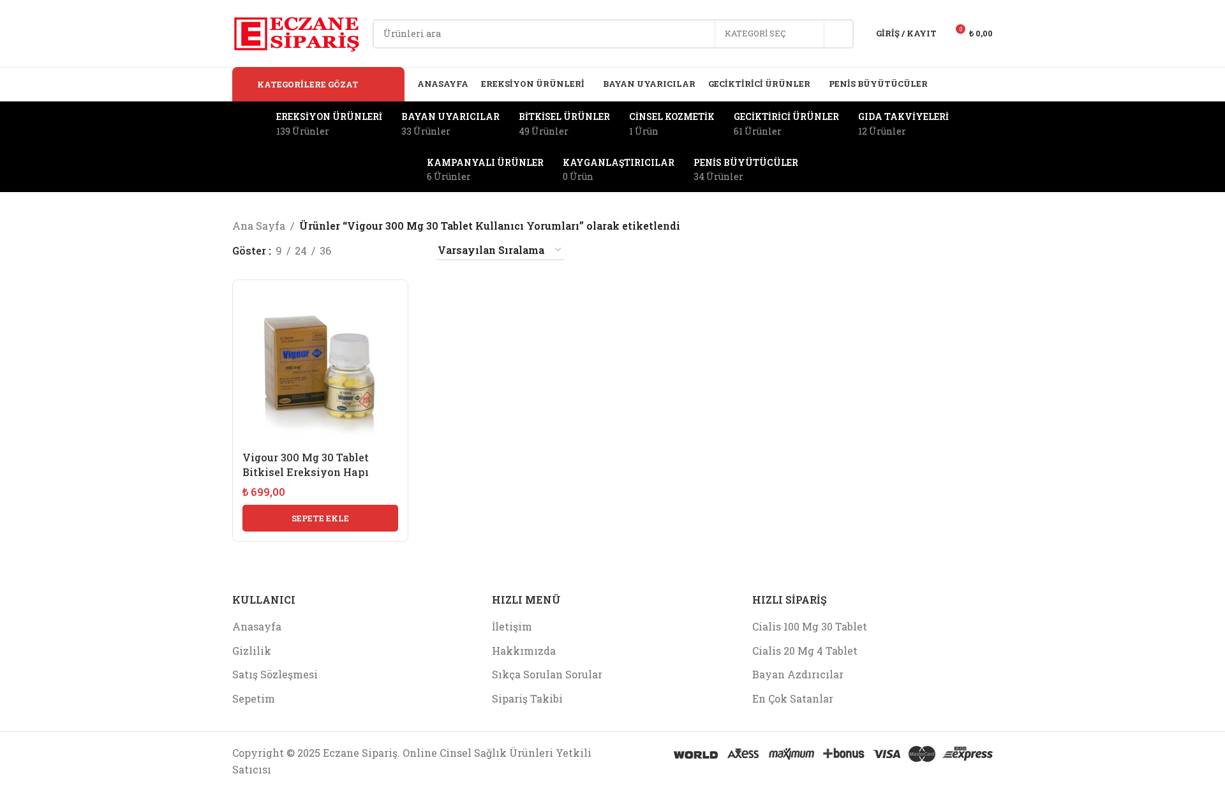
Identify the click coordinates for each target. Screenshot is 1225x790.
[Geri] (248, 147)
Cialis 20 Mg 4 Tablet (805, 650)
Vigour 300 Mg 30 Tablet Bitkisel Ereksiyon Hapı (305, 464)
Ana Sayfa (258, 225)
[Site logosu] (296, 32)
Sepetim (253, 698)
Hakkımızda (524, 650)
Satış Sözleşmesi (275, 674)
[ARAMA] (839, 33)
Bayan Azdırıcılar (797, 674)
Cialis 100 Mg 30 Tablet (809, 626)
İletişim (512, 626)
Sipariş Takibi (527, 698)
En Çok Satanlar (792, 698)
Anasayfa (256, 626)
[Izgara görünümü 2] (362, 250)
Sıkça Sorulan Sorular (547, 674)
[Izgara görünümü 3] (385, 250)
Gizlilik (251, 650)
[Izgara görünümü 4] (410, 250)
